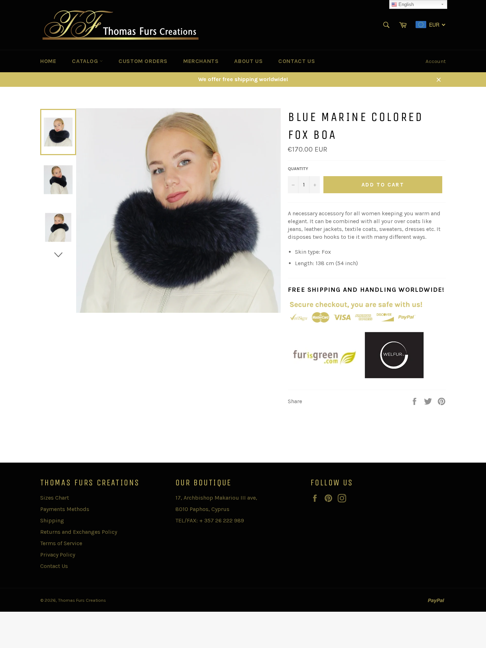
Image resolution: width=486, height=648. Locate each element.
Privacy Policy (57, 554)
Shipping (52, 520)
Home (48, 61)
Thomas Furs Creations (82, 600)
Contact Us (296, 61)
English (405, 4)
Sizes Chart (54, 497)
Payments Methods (64, 509)
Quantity (298, 168)
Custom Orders (143, 61)
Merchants (200, 61)
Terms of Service (61, 543)
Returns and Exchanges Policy (78, 531)
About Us (248, 61)
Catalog (86, 61)
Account (436, 61)
